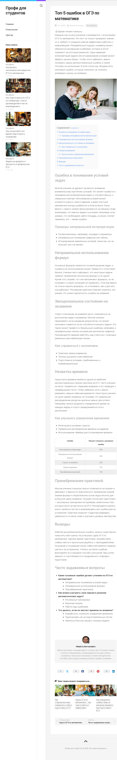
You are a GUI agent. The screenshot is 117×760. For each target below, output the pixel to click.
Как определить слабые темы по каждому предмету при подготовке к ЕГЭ (104, 705)
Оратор (9, 35)
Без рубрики (10, 64)
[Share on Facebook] (78, 671)
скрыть (75, 128)
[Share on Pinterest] (93, 671)
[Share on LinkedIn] (109, 671)
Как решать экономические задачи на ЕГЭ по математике (18, 70)
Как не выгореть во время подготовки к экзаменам (15, 134)
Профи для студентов (16, 10)
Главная (10, 24)
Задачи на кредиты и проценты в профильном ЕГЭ (17, 164)
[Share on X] (62, 671)
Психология (11, 29)
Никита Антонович (76, 26)
